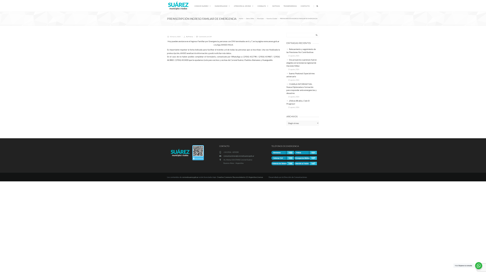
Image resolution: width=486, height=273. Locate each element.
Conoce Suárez (201, 6)
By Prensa (189, 37)
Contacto (305, 6)
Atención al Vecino (242, 6)
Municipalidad (221, 6)
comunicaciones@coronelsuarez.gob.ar (239, 156)
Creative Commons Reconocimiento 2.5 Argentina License (240, 177)
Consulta (261, 6)
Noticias (276, 6)
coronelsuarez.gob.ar (190, 177)
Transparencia (290, 6)
